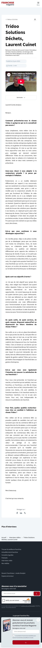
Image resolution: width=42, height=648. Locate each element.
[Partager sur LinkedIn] (21, 513)
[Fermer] (38, 620)
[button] (21, 97)
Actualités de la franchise (10, 552)
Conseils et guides (7, 555)
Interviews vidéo (7, 561)
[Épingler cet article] (35, 19)
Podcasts (5, 558)
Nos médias (5, 563)
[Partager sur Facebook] (17, 513)
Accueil (4, 537)
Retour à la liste (12, 19)
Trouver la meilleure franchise (11, 549)
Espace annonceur (8, 576)
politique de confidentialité (28, 606)
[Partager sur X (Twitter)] (24, 513)
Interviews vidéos (15, 537)
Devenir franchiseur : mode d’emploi (13, 573)
